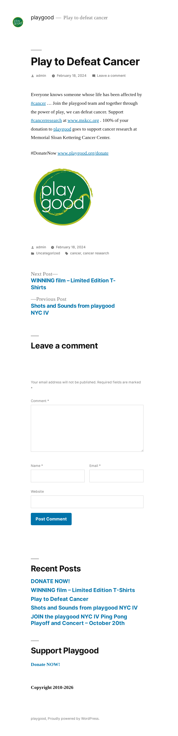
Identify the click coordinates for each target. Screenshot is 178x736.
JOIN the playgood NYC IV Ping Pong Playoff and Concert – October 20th (79, 619)
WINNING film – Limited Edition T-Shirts (83, 590)
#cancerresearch (46, 120)
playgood (42, 17)
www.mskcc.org (83, 120)
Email (95, 466)
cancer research (96, 253)
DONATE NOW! (50, 581)
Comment (40, 401)
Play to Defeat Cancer (59, 599)
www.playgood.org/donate (83, 153)
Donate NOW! (45, 664)
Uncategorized (48, 253)
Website (37, 491)
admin (41, 76)
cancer (75, 253)
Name (37, 466)
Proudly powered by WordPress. (73, 718)
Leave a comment (111, 76)
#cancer (38, 103)
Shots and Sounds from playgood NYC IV (84, 607)
